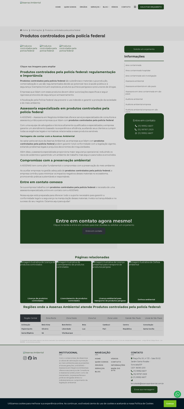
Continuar (170, 404)
